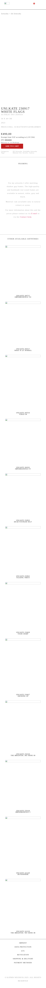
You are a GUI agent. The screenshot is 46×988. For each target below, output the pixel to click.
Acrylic (25, 153)
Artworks (5, 14)
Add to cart (12, 146)
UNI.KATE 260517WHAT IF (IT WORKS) (23, 349)
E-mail (34, 213)
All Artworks (16, 14)
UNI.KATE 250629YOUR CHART (23, 633)
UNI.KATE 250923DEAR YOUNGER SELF (23, 521)
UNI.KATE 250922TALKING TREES (23, 576)
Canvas (31, 153)
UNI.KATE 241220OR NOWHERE (23, 873)
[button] (41, 4)
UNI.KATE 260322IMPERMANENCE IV (23, 468)
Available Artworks (30, 151)
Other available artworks (23, 239)
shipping (8, 140)
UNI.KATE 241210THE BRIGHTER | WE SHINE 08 (23, 932)
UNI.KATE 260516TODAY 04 (23, 413)
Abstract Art (17, 153)
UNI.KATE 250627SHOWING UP (23, 695)
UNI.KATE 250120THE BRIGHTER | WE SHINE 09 (23, 754)
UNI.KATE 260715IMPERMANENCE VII (23, 296)
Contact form (25, 217)
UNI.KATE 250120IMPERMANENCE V (23, 811)
